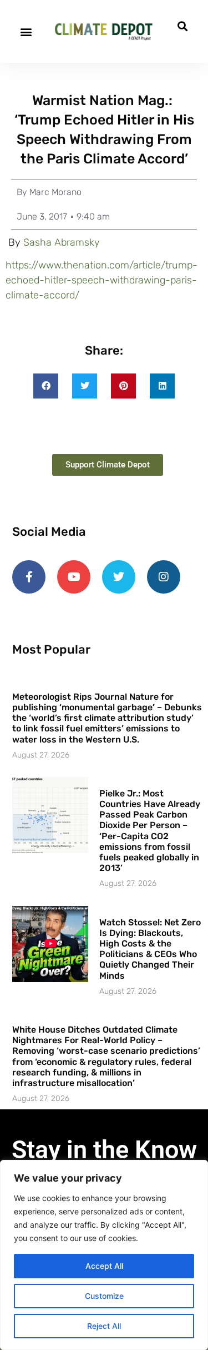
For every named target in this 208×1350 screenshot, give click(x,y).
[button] (26, 31)
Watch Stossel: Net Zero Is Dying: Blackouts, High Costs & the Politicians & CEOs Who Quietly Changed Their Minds (150, 949)
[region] (104, 1255)
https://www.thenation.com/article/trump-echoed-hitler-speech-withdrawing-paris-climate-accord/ (101, 280)
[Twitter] (118, 577)
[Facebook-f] (28, 577)
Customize (104, 1296)
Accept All (104, 1266)
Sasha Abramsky (61, 242)
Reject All (104, 1326)
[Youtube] (73, 577)
